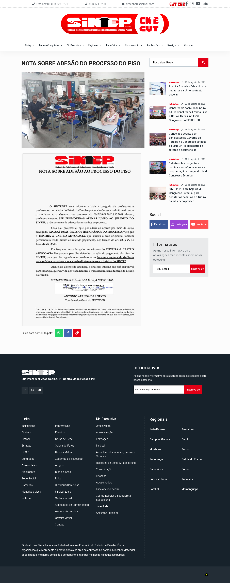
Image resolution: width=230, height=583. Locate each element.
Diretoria (26, 433)
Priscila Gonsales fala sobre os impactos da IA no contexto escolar (188, 91)
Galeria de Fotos (64, 446)
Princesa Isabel (159, 479)
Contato (188, 45)
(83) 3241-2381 (98, 4)
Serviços (171, 45)
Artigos (59, 465)
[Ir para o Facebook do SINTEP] (25, 390)
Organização (103, 426)
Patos (185, 449)
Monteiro (155, 449)
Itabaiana (187, 479)
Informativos (62, 426)
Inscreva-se (197, 269)
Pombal (154, 489)
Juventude (102, 506)
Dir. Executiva (74, 45)
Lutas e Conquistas (49, 45)
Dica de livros (63, 472)
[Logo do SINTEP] (38, 372)
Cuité (185, 439)
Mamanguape (190, 489)
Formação (102, 439)
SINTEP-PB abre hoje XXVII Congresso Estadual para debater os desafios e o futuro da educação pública (187, 195)
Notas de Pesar (64, 439)
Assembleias (29, 465)
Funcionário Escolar (107, 489)
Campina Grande (160, 439)
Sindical (100, 446)
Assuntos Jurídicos (107, 513)
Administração (104, 433)
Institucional (29, 426)
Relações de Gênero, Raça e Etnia (116, 463)
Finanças (101, 476)
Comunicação (104, 469)
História (26, 439)
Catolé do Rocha (192, 459)
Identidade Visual (31, 492)
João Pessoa (157, 429)
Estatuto (26, 446)
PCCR (25, 452)
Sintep (28, 45)
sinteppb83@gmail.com (140, 4)
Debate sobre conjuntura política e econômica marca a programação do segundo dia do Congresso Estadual (188, 169)
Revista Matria (63, 452)
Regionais (93, 45)
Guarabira (188, 429)
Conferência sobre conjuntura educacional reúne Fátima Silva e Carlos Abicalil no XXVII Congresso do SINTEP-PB (188, 114)
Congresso (28, 459)
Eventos (60, 433)
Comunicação (132, 45)
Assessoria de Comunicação (72, 505)
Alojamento (28, 472)
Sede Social (29, 479)
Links (58, 479)
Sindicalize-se (63, 492)
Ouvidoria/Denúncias (67, 485)
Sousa (185, 469)
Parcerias (27, 485)
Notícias (26, 498)
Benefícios (111, 45)
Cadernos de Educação (69, 459)
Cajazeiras (156, 469)
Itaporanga (156, 459)
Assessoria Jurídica (66, 511)
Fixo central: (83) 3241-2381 (53, 4)
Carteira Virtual (63, 498)
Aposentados (104, 483)
